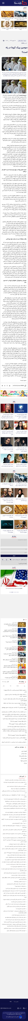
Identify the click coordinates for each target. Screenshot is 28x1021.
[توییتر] (2, 386)
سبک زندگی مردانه (23, 756)
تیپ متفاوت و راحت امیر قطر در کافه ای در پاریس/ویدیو (10, 660)
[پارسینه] (19, 3)
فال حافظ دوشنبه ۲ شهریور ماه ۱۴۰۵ (7, 29)
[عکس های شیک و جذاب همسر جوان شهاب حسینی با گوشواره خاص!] (20, 441)
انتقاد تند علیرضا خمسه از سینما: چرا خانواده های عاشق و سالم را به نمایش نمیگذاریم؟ (7, 416)
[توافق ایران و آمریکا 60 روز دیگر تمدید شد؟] (14, 578)
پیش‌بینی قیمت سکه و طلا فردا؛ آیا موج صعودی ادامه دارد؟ (10, 624)
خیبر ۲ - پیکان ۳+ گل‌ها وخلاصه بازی (18, 823)
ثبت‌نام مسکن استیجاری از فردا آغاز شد (18, 915)
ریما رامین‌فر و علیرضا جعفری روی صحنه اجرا (21, 499)
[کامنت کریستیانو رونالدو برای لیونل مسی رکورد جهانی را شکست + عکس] (22, 666)
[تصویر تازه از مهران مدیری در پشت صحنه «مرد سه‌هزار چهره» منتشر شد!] (7, 492)
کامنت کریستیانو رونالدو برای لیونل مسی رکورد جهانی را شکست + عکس (10, 666)
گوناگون (25, 8)
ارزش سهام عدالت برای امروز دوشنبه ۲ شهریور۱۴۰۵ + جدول (14, 852)
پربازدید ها (21, 682)
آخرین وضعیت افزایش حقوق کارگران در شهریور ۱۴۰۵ (15, 803)
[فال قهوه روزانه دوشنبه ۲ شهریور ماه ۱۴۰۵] (20, 524)
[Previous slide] (2, 578)
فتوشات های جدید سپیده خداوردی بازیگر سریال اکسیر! (21, 432)
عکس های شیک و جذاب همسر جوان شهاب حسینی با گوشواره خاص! (21, 449)
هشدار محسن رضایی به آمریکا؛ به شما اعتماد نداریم (16, 786)
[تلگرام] (5, 386)
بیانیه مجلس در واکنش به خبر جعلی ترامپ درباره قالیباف (15, 801)
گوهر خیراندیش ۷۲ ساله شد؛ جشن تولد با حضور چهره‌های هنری (7, 432)
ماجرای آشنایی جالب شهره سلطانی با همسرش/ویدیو (16, 884)
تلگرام (20, 1008)
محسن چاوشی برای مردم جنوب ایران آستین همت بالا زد (7, 465)
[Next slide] (26, 578)
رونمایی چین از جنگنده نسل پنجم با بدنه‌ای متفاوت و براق (20, 19)
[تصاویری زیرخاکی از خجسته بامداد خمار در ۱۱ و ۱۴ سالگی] (20, 458)
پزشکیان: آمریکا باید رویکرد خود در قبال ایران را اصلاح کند (15, 780)
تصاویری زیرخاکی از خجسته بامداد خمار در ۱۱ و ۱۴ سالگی (21, 465)
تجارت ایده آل (24, 758)
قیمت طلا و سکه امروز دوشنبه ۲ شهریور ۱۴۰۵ (7, 19)
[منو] (3, 3)
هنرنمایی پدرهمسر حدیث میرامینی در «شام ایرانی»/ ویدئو (14, 742)
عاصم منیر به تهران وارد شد (20, 908)
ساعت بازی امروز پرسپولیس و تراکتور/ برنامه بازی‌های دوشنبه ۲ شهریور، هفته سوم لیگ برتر (9, 672)
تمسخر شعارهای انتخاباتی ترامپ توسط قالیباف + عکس (15, 857)
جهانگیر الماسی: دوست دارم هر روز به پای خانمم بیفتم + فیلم (14, 873)
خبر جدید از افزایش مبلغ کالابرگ (19, 881)
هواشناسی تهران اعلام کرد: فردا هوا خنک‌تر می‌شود (16, 855)
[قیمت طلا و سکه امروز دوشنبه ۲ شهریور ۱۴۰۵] (7, 14)
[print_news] (9, 386)
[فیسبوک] (7, 386)
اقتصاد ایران (24, 751)
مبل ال (25, 763)
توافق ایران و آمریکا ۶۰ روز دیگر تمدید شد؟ (14, 588)
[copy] (25, 385)
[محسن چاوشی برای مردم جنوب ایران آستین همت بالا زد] (7, 458)
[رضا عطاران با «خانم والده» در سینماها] (7, 477)
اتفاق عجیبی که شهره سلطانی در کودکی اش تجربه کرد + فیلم (14, 893)
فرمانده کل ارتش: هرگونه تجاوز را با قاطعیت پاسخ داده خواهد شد (13, 862)
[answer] (10, 560)
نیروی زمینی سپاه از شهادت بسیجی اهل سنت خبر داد (15, 864)
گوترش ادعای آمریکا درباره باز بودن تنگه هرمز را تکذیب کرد (15, 846)
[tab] (17, 592)
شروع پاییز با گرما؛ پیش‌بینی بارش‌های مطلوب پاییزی (16, 930)
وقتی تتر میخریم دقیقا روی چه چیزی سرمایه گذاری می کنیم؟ (14, 922)
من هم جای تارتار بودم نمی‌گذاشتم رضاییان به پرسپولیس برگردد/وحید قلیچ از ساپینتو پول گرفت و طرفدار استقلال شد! (14, 730)
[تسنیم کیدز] (14, 394)
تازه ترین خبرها (24, 761)
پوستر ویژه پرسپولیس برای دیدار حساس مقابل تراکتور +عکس (11, 648)
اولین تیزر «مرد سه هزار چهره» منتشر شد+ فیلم (17, 817)
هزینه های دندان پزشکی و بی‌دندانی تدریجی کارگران (16, 906)
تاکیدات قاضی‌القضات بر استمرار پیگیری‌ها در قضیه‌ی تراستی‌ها (14, 837)
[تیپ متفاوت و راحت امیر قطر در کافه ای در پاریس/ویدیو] (22, 660)
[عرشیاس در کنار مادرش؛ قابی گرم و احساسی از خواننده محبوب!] (7, 441)
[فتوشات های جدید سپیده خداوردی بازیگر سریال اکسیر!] (20, 425)
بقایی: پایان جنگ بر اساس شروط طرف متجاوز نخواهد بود (15, 917)
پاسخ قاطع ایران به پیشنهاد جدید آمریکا (18, 788)
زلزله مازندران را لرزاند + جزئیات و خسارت (18, 875)
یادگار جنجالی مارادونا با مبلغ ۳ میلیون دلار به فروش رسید (9, 636)
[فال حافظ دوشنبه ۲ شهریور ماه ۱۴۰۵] (7, 24)
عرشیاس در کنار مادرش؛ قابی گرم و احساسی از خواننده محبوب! (7, 449)
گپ (25, 1008)
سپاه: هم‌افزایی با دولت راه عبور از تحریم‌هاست (17, 844)
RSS (10, 1002)
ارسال (14, 556)
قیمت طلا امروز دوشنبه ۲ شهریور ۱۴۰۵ (20, 29)
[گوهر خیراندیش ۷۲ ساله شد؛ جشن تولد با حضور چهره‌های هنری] (7, 425)
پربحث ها (4, 682)
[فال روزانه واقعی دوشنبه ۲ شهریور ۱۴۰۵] (7, 524)
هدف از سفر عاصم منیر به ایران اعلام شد (18, 902)
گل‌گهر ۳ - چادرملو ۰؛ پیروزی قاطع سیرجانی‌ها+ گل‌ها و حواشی (14, 806)
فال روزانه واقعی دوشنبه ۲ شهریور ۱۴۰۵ (8, 531)
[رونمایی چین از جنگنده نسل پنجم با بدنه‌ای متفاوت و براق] (20, 14)
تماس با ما (16, 1002)
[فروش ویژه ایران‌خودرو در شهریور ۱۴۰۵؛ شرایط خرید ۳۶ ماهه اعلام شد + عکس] (20, 408)
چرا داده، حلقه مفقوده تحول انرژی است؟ (18, 866)
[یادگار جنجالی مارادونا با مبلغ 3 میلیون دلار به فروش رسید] (22, 636)
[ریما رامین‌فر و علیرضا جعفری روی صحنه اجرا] (20, 492)
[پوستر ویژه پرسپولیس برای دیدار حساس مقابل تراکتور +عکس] (22, 648)
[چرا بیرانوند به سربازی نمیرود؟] (22, 642)
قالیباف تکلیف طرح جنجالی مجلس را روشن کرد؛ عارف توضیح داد (13, 814)
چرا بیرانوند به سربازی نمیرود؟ (11, 642)
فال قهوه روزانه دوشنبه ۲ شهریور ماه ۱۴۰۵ (22, 531)
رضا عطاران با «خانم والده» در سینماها (7, 484)
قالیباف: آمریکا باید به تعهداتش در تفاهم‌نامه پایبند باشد (15, 812)
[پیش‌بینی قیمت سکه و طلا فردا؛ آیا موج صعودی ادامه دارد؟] (22, 624)
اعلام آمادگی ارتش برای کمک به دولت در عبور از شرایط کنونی (14, 928)
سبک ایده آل (24, 754)
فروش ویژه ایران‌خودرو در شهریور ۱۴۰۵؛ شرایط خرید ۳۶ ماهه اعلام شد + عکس (21, 416)
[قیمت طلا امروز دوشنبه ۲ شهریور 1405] (20, 24)
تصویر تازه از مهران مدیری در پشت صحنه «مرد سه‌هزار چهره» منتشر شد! (7, 500)
